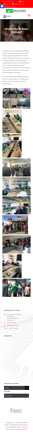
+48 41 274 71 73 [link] (11, 323)
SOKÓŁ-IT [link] (18, 427)
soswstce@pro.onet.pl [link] (13, 325)
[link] (2, 6)
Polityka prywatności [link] (22, 429)
